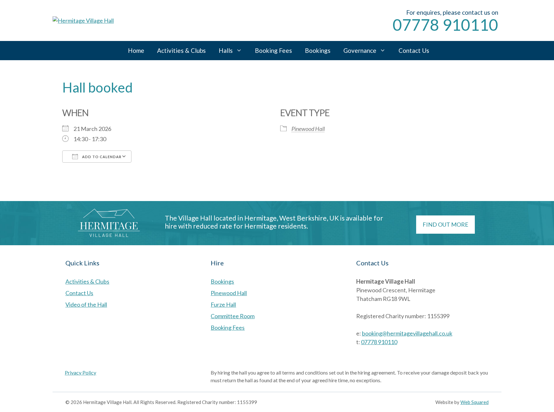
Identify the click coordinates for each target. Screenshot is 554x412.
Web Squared (474, 402)
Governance (359, 50)
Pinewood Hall (308, 128)
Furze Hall (223, 304)
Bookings (318, 50)
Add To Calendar (101, 157)
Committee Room (233, 315)
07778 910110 (445, 24)
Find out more (445, 224)
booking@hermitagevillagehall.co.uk (407, 333)
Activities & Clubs (181, 50)
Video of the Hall (86, 304)
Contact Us (414, 50)
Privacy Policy (80, 372)
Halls (226, 50)
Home (136, 50)
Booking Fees (273, 50)
